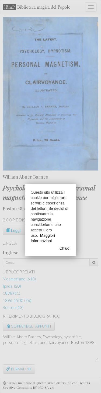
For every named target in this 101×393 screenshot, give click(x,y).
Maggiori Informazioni (43, 237)
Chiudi (65, 248)
